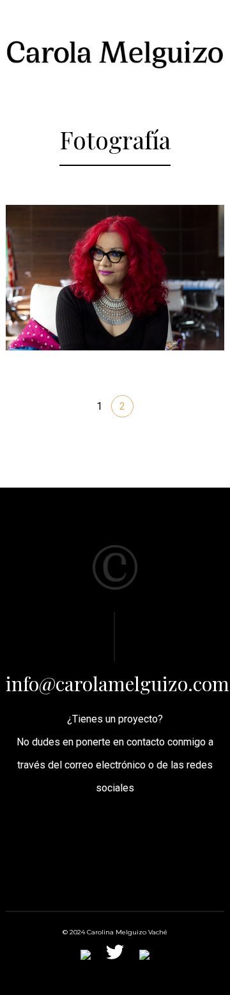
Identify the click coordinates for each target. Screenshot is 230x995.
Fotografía (87, 279)
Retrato (152, 279)
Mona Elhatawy (115, 252)
